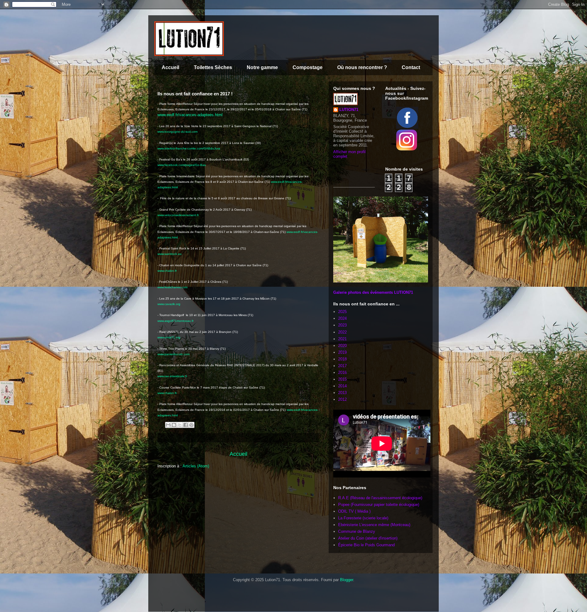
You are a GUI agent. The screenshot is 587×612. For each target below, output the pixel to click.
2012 (342, 399)
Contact (411, 67)
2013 (342, 392)
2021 (342, 339)
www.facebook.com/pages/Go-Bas (181, 165)
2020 (342, 345)
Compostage (308, 67)
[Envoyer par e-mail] (168, 425)
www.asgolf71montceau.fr (175, 321)
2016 (342, 372)
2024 (342, 318)
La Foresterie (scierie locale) (363, 518)
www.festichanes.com (172, 287)
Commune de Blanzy (356, 531)
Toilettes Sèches (213, 67)
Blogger (346, 579)
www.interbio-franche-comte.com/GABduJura (188, 148)
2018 (342, 359)
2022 (342, 332)
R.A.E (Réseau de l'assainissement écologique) (380, 498)
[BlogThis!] (174, 425)
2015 (342, 379)
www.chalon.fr (167, 270)
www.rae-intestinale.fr (172, 376)
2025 (342, 311)
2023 (342, 325)
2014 (342, 386)
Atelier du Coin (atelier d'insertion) (368, 538)
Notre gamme (262, 67)
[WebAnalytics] (176, 594)
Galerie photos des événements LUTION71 (373, 292)
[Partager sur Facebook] (186, 425)
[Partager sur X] (180, 425)
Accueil (170, 67)
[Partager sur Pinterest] (191, 425)
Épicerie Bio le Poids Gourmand (366, 545)
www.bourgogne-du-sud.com (177, 131)
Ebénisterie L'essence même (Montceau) (374, 524)
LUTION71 (348, 109)
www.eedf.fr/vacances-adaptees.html (190, 114)
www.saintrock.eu (169, 254)
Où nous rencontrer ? (362, 67)
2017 (342, 365)
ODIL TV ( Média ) (354, 511)
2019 (342, 352)
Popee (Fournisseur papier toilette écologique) (378, 504)
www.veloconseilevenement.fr (178, 215)
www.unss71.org (168, 337)
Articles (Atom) (196, 466)
